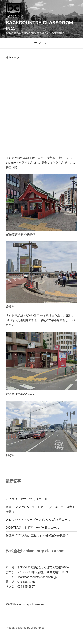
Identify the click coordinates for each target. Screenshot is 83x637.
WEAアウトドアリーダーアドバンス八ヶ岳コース (38, 519)
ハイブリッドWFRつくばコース (26, 499)
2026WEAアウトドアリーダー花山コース (32, 527)
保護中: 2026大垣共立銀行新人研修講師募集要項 (37, 535)
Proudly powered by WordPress (25, 627)
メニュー (43, 43)
